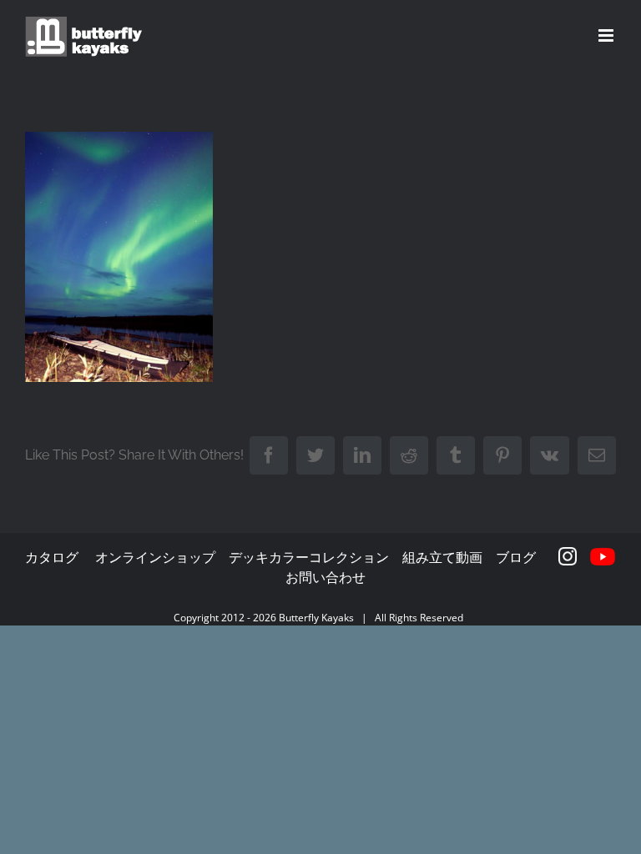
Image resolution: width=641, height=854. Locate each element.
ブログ (516, 557)
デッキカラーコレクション (309, 557)
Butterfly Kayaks (316, 617)
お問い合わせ (325, 577)
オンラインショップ (155, 557)
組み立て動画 (442, 557)
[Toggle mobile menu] (607, 35)
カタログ (51, 557)
